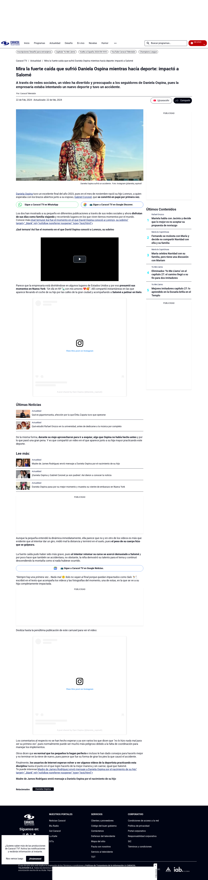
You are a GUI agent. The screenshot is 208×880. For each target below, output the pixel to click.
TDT (93, 857)
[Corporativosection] (158, 814)
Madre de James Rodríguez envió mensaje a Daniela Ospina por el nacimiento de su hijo (76, 463)
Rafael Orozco (158, 214)
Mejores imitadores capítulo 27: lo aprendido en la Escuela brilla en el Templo (171, 292)
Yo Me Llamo (157, 267)
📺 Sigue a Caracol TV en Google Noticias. (82, 568)
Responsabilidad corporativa (142, 836)
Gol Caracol (55, 831)
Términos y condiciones (140, 846)
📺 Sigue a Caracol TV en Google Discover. (111, 204)
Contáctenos (97, 831)
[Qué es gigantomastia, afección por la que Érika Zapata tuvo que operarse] (23, 414)
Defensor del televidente (103, 836)
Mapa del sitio (98, 841)
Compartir (185, 100)
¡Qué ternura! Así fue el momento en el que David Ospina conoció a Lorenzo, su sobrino (65, 229)
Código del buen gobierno (104, 826)
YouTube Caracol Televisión (123, 52)
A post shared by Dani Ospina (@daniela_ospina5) (79, 392)
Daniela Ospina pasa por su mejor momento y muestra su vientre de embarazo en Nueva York (78, 486)
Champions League (148, 52)
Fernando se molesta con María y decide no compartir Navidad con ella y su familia (170, 239)
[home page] (10, 43)
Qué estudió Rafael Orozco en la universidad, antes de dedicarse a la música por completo (77, 426)
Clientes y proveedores (102, 820)
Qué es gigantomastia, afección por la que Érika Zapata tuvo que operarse (69, 414)
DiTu (51, 841)
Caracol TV (21, 61)
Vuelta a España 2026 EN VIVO (93, 52)
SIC (129, 841)
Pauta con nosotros (101, 846)
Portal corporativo (137, 831)
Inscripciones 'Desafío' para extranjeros (34, 52)
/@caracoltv (163, 100)
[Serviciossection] (116, 814)
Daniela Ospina (24, 193)
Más (115, 43)
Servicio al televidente (102, 851)
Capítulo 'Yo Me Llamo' (65, 52)
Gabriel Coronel (83, 197)
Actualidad (35, 61)
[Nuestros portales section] (73, 814)
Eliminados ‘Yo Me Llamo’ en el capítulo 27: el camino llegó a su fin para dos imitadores (170, 274)
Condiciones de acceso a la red (143, 820)
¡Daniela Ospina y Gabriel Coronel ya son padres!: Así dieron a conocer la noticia (71, 475)
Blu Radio (54, 826)
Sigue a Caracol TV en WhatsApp (41, 204)
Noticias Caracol (57, 820)
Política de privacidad (138, 826)
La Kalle (53, 836)
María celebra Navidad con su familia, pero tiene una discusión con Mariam (170, 257)
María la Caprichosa (160, 232)
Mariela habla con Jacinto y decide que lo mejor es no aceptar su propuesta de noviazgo (171, 222)
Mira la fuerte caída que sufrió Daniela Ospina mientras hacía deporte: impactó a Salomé (88, 61)
